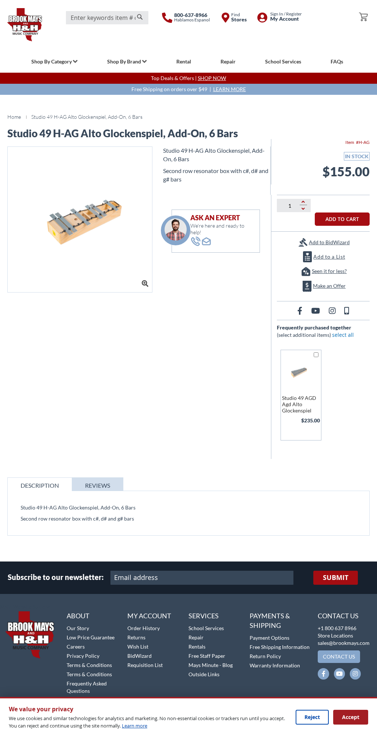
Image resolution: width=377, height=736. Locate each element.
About (78, 616)
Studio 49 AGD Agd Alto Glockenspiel (299, 404)
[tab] (39, 484)
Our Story (78, 628)
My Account (149, 616)
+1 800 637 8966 (337, 628)
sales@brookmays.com (344, 643)
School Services (206, 628)
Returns (136, 637)
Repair (196, 637)
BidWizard (139, 656)
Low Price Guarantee (90, 637)
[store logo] (24, 24)
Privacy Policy (83, 656)
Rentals (196, 646)
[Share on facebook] (300, 310)
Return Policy (265, 656)
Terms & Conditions (89, 665)
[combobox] (107, 17)
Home (14, 117)
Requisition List (145, 665)
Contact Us (338, 616)
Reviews (97, 485)
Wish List (137, 646)
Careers (76, 646)
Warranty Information (275, 665)
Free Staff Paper (206, 656)
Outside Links (203, 674)
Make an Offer (329, 286)
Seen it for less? (329, 271)
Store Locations (335, 635)
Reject (312, 717)
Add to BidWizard (329, 242)
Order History (143, 628)
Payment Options (269, 638)
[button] (25, 607)
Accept (350, 717)
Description (40, 485)
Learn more (134, 725)
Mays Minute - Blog (210, 665)
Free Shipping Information (280, 647)
